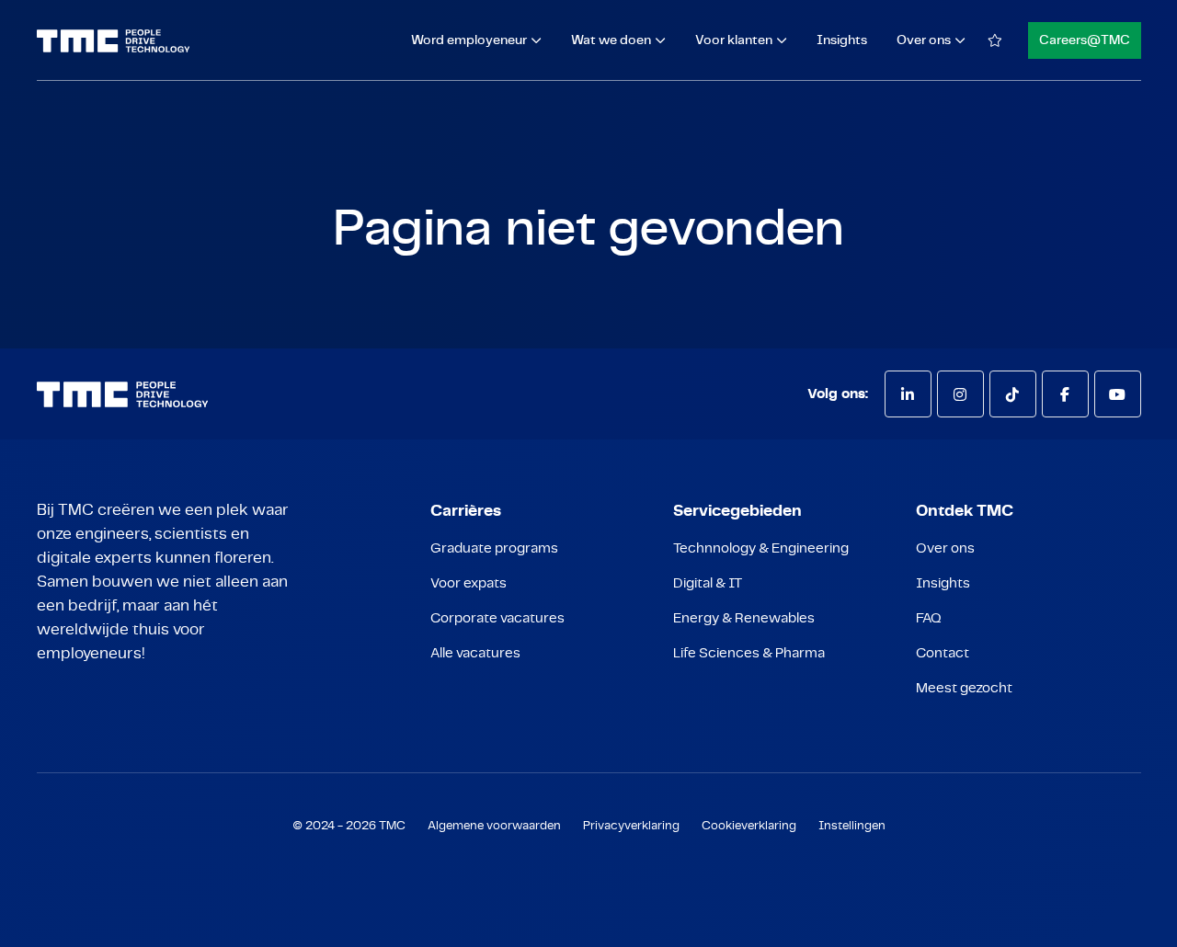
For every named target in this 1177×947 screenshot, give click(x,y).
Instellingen (852, 826)
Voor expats (468, 583)
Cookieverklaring (749, 826)
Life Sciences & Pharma (749, 653)
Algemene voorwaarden (494, 826)
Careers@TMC (1084, 40)
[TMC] (113, 40)
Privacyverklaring (631, 826)
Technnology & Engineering (761, 548)
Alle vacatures (475, 653)
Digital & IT (707, 583)
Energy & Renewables (744, 618)
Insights (842, 40)
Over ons (945, 548)
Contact (942, 653)
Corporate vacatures (497, 618)
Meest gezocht (964, 688)
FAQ (929, 618)
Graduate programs (494, 548)
